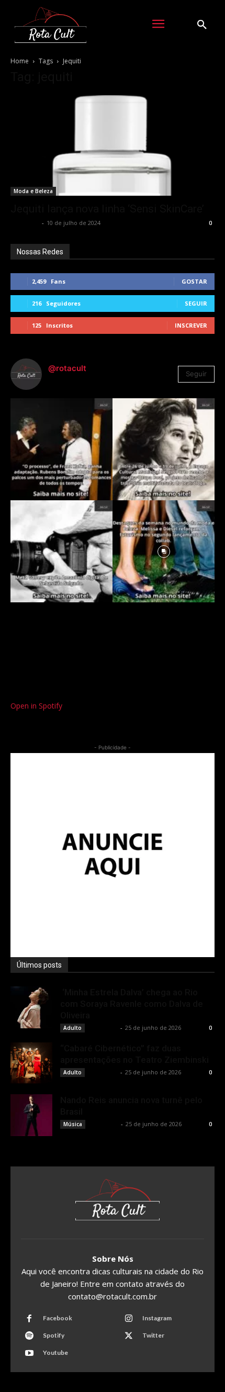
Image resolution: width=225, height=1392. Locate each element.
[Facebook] (29, 1318)
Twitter (153, 1335)
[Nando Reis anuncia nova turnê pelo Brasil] (31, 1115)
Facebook (57, 1318)
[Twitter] (128, 1336)
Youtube (55, 1352)
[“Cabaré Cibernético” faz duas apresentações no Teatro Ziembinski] (31, 1063)
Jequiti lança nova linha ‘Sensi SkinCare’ (107, 209)
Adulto (72, 1027)
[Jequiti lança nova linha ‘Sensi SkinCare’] (112, 145)
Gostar (194, 281)
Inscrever (191, 325)
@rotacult (67, 368)
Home (19, 61)
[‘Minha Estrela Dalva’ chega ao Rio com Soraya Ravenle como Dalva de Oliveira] (31, 1007)
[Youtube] (29, 1353)
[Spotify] (29, 1336)
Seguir (196, 303)
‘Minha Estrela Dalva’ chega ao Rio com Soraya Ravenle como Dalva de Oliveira (131, 1003)
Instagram (157, 1318)
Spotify (53, 1335)
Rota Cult (24, 223)
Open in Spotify (36, 706)
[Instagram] (128, 1318)
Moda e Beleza (33, 191)
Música (72, 1124)
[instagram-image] (61, 449)
